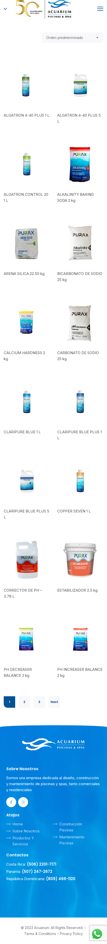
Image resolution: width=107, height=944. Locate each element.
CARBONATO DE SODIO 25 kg (78, 355)
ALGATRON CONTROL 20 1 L (26, 197)
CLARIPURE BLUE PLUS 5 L (26, 514)
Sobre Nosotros (26, 831)
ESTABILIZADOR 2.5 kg (77, 590)
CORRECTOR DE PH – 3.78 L (23, 593)
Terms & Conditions (40, 934)
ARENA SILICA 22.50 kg (24, 273)
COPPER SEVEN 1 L (74, 511)
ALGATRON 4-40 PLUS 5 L (79, 118)
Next (54, 702)
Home (17, 824)
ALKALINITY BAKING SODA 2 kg (75, 197)
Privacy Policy (71, 934)
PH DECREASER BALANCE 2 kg (18, 672)
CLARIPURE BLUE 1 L (22, 432)
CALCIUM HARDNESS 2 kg (24, 355)
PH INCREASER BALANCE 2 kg (80, 672)
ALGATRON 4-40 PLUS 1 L (27, 115)
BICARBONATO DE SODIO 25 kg (79, 276)
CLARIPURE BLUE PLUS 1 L (79, 435)
